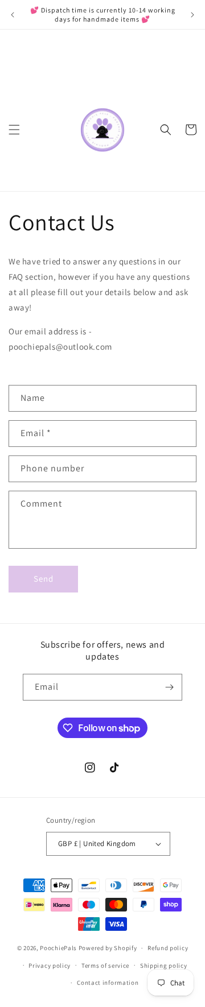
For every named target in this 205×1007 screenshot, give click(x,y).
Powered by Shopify (108, 948)
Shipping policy (163, 965)
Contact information (107, 983)
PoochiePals (58, 948)
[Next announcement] (192, 14)
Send (44, 578)
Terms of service (105, 965)
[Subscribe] (169, 687)
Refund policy (167, 948)
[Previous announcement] (12, 14)
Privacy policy (49, 965)
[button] (14, 129)
